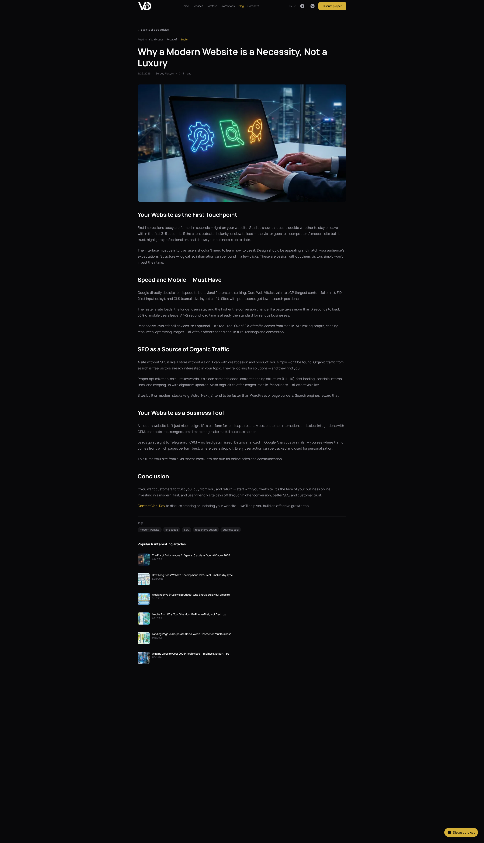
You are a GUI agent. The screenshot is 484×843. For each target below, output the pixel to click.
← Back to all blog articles (153, 29)
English (185, 39)
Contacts (253, 6)
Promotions (228, 6)
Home (185, 6)
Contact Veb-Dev (151, 505)
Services (198, 6)
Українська (156, 39)
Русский (172, 39)
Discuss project (332, 6)
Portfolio (212, 6)
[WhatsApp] (312, 6)
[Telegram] (302, 6)
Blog (241, 6)
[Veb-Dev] (145, 6)
